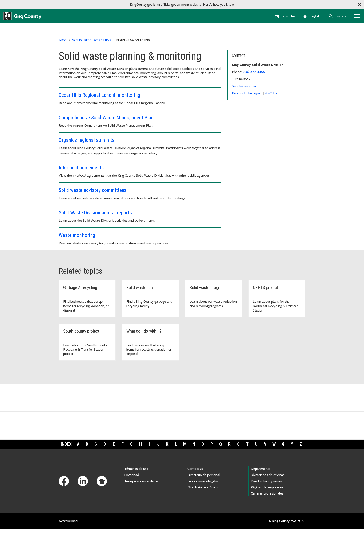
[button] (359, 4)
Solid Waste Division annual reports (95, 213)
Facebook (239, 93)
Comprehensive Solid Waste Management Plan (106, 118)
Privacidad (131, 475)
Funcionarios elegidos (202, 481)
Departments (260, 469)
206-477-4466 (254, 72)
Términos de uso (136, 469)
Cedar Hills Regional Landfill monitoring (99, 95)
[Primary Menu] (357, 16)
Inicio (63, 40)
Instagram (255, 93)
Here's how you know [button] (218, 5)
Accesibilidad (68, 521)
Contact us (195, 469)
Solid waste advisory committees (92, 190)
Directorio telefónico (202, 487)
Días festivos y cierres (266, 481)
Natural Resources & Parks (91, 40)
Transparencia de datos (141, 481)
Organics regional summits (86, 140)
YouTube (271, 93)
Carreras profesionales (267, 493)
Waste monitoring (77, 235)
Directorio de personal (203, 475)
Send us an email (244, 86)
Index (66, 444)
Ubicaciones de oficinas (267, 475)
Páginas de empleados (267, 487)
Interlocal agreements (81, 168)
